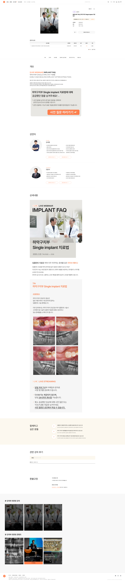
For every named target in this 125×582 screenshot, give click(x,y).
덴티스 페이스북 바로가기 (118, 576)
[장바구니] (118, 1)
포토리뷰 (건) (35, 462)
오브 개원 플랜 (28, 1)
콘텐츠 (11, 2)
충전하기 (92, 19)
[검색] (108, 2)
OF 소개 (10, 575)
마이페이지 (116, 1)
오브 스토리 (20, 2)
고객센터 (23, 575)
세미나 (8, 2)
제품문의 (90, 8)
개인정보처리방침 (14, 575)
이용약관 (19, 575)
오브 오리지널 (33, 1)
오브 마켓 (15, 2)
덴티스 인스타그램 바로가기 (120, 576)
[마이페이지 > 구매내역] (56, 487)
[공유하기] (94, 9)
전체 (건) (31, 462)
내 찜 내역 (120, 1)
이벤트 (25, 1)
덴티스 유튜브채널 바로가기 (115, 576)
